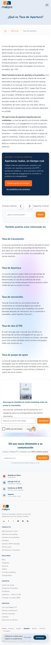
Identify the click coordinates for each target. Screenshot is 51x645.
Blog (3, 560)
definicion (15, 31)
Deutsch (42, 628)
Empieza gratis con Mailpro (18, 183)
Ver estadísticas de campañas (18, 189)
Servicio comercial (8, 613)
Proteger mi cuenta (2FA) (11, 598)
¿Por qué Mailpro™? (9, 607)
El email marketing (9, 572)
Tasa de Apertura (11, 267)
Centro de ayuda (8, 585)
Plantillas (5, 540)
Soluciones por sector (10, 531)
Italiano (34, 628)
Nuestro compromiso (9, 610)
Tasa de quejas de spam (15, 354)
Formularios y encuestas (11, 550)
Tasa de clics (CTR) (12, 325)
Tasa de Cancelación (13, 238)
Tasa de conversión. (12, 296)
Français (11, 628)
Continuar (40, 637)
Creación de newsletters (11, 537)
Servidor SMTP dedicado (11, 544)
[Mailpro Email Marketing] (6, 508)
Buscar (40, 214)
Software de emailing (9, 534)
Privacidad (27, 637)
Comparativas (7, 575)
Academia (5, 563)
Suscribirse (42, 458)
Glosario (5, 566)
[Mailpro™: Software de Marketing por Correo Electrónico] (7, 5)
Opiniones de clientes (10, 620)
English (18, 628)
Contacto (5, 617)
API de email (6, 547)
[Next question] (29, 206)
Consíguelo (43, 420)
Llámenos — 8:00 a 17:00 (11, 594)
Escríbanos (6, 591)
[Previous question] (20, 206)
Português (6, 631)
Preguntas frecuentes (10, 588)
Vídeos (4, 569)
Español (27, 628)
